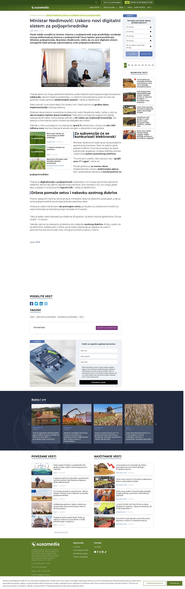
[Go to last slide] (29, 424)
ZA (153, 65)
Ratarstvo (68, 427)
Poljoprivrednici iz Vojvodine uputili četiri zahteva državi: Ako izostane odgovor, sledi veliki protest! (71, 480)
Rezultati (146, 54)
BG (125, 65)
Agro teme (94, 7)
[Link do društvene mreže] (95, 551)
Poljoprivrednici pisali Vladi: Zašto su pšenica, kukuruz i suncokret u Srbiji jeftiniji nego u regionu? (69, 519)
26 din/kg (130, 41)
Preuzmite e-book (98, 382)
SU (139, 65)
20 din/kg (130, 27)
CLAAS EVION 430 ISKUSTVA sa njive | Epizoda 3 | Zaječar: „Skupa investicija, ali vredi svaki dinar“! (133, 506)
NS (129, 65)
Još (148, 7)
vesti (81, 317)
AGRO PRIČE (139, 7)
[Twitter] (36, 303)
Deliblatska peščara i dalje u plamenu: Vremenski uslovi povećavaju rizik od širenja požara (70, 506)
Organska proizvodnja (55, 165)
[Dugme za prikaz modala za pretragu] (96, 2)
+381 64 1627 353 (43, 571)
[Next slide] (156, 424)
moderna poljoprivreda (67, 317)
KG (149, 65)
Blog (121, 7)
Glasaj (132, 54)
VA (146, 65)
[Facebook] (31, 303)
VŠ (142, 65)
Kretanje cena (121, 473)
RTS (38, 242)
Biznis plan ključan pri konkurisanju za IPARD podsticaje (55, 135)
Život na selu (109, 7)
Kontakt (97, 547)
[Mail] (46, 303)
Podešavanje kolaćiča (154, 583)
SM (136, 65)
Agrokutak (51, 142)
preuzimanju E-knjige (102, 373)
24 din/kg (130, 36)
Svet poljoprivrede (112, 2)
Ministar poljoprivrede (46, 317)
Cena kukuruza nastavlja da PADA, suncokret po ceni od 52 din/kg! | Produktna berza (131, 467)
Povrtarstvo (38, 427)
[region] (92, 582)
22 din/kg (130, 32)
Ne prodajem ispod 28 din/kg (135, 46)
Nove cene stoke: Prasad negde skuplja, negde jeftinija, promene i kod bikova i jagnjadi (133, 493)
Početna (33, 15)
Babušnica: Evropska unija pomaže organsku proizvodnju (57, 161)
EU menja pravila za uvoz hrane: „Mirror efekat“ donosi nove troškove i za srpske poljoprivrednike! (70, 493)
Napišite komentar (106, 328)
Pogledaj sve (61, 533)
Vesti (130, 7)
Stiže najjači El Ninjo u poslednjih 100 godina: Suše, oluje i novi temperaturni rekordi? (70, 467)
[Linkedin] (41, 303)
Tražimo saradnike (80, 557)
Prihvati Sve (174, 583)
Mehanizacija (121, 512)
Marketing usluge (80, 553)
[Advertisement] (75, 269)
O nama (76, 547)
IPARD (32, 317)
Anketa (130, 16)
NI (132, 65)
